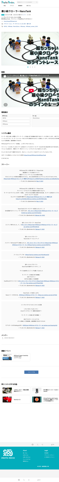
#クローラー (51, 211)
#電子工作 (26, 179)
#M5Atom (44, 225)
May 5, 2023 (39, 181)
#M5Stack (13, 179)
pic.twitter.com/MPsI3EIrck (31, 227)
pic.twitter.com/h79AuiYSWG (35, 283)
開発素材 (20, 5)
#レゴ (56, 211)
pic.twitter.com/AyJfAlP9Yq (42, 245)
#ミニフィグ (20, 179)
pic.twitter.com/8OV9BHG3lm (38, 199)
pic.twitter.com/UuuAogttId (49, 325)
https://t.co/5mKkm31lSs (23, 199)
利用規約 (46, 453)
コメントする (31, 372)
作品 (5, 5)
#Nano (40, 295)
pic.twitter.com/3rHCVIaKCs (33, 213)
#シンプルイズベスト (39, 243)
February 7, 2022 (39, 297)
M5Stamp (5, 124)
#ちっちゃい (31, 211)
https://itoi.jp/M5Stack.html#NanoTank (35, 155)
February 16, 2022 (40, 215)
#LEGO (23, 213)
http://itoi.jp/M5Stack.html (10, 21)
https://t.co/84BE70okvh (36, 179)
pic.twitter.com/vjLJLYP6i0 (49, 295)
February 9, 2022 (39, 229)
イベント (12, 5)
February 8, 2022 (39, 247)
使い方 (29, 5)
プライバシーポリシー (49, 455)
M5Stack (5, 121)
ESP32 (4, 118)
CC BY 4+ (24, 14)
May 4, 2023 (39, 201)
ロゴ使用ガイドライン (49, 457)
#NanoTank (7, 179)
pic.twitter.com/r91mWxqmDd (40, 255)
